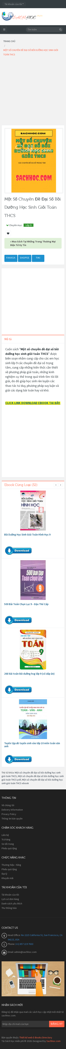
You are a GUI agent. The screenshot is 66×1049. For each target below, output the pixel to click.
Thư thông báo (9, 908)
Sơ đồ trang (8, 843)
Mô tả (8, 339)
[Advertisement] (33, 92)
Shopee (24, 257)
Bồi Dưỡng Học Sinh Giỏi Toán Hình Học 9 (27, 534)
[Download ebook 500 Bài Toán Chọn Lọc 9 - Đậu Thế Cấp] (33, 580)
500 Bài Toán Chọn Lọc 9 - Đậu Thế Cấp (26, 604)
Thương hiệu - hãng (11, 864)
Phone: (11, 944)
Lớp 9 (28, 225)
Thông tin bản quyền (12, 818)
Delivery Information (12, 809)
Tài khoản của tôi (10, 894)
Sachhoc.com (53, 1041)
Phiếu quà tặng (9, 848)
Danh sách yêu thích (12, 903)
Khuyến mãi (7, 878)
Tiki (38, 257)
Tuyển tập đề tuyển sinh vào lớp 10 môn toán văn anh (32, 745)
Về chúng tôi (8, 805)
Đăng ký (57, 1024)
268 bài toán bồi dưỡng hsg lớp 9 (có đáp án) (29, 673)
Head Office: (14, 935)
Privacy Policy (9, 814)
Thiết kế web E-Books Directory (35, 1037)
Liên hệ (5, 835)
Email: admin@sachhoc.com (22, 952)
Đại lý (4, 873)
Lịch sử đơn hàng (10, 899)
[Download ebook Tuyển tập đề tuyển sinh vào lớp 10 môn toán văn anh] (33, 719)
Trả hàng (6, 839)
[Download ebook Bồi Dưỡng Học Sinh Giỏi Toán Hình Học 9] (33, 510)
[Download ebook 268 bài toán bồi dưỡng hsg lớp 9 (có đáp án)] (33, 649)
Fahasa (10, 257)
